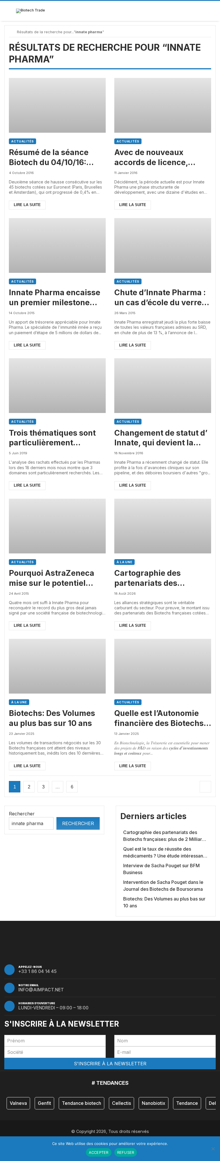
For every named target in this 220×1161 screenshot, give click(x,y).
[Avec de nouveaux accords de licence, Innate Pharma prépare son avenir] (162, 105)
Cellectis (121, 1103)
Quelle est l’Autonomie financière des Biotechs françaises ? (159, 718)
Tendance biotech (81, 1103)
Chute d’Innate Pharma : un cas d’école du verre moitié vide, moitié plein (160, 298)
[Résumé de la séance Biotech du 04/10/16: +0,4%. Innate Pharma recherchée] (57, 105)
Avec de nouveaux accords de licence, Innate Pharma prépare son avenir (157, 157)
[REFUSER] (213, 1149)
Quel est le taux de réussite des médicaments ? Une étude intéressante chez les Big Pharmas (165, 852)
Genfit (44, 1103)
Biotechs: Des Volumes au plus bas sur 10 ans (52, 718)
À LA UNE (124, 562)
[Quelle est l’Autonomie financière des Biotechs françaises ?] (162, 666)
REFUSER (125, 1152)
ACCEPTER (99, 1152)
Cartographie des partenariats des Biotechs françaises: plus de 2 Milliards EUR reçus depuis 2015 (162, 578)
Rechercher (22, 814)
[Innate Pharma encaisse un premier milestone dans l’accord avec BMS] (57, 245)
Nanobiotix (153, 1103)
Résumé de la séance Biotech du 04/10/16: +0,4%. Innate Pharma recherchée (51, 157)
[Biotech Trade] (30, 11)
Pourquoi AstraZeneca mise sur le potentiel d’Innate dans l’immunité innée (56, 578)
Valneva (18, 1103)
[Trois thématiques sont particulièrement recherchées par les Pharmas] (57, 385)
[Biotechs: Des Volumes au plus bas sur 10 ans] (57, 666)
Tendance (187, 1103)
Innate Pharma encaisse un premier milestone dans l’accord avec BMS (54, 298)
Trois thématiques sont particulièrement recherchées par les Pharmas (52, 438)
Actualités (22, 141)
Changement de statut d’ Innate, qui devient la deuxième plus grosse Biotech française (160, 438)
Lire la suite (27, 205)
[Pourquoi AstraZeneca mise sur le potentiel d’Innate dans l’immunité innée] (57, 526)
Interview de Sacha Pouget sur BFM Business (161, 869)
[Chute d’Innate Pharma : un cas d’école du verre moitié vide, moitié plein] (162, 245)
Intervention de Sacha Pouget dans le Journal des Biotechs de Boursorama (163, 885)
